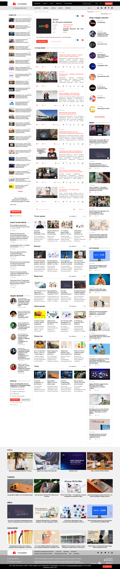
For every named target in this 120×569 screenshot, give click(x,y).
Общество (59, 3)
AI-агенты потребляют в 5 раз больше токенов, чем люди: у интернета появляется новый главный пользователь (22, 34)
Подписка (109, 3)
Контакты (73, 551)
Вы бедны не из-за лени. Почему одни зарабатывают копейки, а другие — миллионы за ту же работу (99, 411)
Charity (57, 144)
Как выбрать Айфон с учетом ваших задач (20, 495)
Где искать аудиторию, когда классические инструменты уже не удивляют (73, 521)
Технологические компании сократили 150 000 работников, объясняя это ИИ (19, 273)
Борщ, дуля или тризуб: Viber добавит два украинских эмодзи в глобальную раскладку (23, 69)
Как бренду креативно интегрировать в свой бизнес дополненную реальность (70, 151)
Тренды (58, 201)
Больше (20, 191)
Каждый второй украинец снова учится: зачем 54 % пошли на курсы (23, 152)
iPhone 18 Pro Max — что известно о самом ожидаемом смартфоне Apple (73, 495)
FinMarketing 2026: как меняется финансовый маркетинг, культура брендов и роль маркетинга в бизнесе (23, 96)
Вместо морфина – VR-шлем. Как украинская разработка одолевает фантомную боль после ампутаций (69, 95)
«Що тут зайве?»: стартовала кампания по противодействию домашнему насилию (23, 124)
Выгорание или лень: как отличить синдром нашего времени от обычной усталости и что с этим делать (20, 546)
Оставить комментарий (16, 402)
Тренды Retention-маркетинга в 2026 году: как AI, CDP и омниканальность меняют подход (98, 386)
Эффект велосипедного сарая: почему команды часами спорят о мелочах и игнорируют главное (73, 546)
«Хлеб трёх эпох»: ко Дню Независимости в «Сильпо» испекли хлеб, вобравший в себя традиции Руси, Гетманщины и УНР (22, 83)
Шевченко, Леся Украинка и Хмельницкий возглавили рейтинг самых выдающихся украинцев (22, 62)
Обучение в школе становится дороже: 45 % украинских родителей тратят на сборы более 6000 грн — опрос (23, 117)
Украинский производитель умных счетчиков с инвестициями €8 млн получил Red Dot (23, 180)
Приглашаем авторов (60, 553)
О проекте (58, 551)
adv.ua (65, 32)
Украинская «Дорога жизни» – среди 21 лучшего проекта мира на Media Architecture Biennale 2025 (71, 56)
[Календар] (100, 4)
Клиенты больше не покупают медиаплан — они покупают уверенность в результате (98, 313)
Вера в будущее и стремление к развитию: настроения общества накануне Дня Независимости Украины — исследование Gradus (23, 110)
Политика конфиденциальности (43, 551)
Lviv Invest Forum (102, 44)
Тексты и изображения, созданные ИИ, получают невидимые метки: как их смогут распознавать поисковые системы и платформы (23, 159)
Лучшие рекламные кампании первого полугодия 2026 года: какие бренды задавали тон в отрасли (98, 237)
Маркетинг (37, 3)
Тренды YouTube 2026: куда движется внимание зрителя (97, 289)
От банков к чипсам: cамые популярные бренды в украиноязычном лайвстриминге (22, 166)
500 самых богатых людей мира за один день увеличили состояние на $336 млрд (20, 263)
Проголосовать (42, 41)
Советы (58, 163)
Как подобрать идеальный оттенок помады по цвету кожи (20, 226)
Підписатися (16, 211)
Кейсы (9, 502)
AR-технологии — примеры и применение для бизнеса (71, 74)
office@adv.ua (67, 27)
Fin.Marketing (101, 22)
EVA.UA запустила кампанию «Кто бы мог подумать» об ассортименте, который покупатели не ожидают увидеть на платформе (99, 213)
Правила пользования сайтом (43, 553)
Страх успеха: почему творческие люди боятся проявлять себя (100, 546)
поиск (96, 3)
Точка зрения (68, 3)
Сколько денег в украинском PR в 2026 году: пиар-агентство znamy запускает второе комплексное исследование (23, 138)
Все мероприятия (100, 116)
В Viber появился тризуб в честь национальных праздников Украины (23, 76)
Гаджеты (10, 477)
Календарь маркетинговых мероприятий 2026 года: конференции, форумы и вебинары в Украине (22, 103)
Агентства (37, 8)
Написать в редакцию (43, 209)
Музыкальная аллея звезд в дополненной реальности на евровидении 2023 (67, 114)
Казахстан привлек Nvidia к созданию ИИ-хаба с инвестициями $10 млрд (18, 253)
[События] (103, 4)
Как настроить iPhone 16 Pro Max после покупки (47, 495)
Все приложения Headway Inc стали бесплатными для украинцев (22, 89)
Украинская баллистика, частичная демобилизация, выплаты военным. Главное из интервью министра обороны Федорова (19, 237)
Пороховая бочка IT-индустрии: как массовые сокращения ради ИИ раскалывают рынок (20, 282)
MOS (70, 553)
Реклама (66, 551)
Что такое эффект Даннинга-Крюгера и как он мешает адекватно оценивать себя (46, 546)
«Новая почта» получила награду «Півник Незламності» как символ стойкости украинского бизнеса (23, 27)
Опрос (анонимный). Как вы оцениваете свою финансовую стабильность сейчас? (20, 385)
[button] (85, 216)
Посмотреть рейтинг (56, 41)
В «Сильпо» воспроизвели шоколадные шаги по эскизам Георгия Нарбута (23, 173)
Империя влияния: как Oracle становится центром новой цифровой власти (98, 435)
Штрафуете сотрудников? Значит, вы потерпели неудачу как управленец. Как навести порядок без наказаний (99, 361)
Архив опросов (14, 404)
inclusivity (58, 105)
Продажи (58, 182)
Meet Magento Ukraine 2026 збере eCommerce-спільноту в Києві (102, 57)
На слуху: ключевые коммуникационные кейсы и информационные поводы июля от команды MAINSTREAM (99, 166)
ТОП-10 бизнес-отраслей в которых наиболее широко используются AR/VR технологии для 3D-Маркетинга (71, 172)
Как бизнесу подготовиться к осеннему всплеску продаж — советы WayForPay (22, 131)
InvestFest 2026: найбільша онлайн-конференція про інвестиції (103, 35)
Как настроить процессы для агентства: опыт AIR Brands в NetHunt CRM (98, 267)
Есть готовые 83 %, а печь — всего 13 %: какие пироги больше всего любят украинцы (23, 48)
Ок (107, 566)
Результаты (25, 399)
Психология (12, 528)
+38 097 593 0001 (68, 25)
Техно (51, 3)
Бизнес (45, 3)
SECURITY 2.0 (101, 98)
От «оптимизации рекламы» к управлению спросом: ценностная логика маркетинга (99, 336)
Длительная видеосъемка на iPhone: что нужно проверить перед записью (99, 495)
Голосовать (15, 399)
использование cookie (74, 565)
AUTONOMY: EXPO (102, 65)
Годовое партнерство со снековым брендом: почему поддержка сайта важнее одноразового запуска (47, 521)
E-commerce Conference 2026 (102, 87)
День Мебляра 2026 (103, 76)
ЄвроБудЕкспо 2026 (103, 108)
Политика (76, 553)
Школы (60, 8)
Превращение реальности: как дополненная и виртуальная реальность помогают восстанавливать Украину (71, 133)
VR (59, 86)
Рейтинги (68, 8)
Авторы (53, 8)
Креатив (58, 67)
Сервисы (45, 8)
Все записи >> (73, 216)
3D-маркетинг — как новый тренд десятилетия (69, 190)
